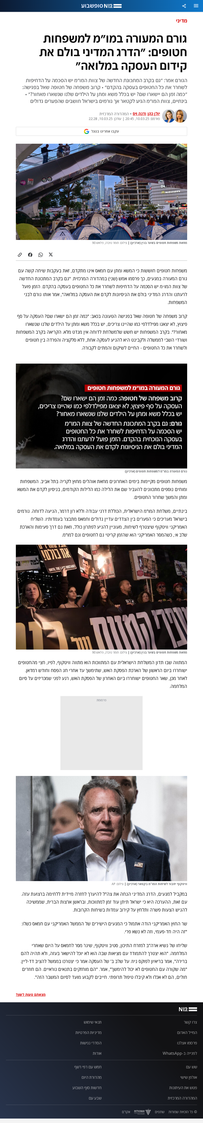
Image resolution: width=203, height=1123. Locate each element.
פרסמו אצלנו (187, 1043)
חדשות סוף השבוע (87, 1087)
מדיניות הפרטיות (89, 1032)
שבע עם (95, 1098)
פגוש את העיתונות (183, 1087)
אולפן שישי (188, 1077)
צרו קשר (190, 1022)
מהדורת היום (91, 1077)
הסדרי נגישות (91, 1043)
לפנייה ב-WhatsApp (180, 1053)
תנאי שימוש (93, 1022)
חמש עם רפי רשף (88, 1067)
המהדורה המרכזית (182, 1098)
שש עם (191, 1067)
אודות (97, 1053)
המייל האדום (187, 1032)
